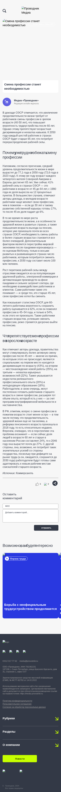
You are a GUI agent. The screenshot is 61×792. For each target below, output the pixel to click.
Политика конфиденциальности (17, 701)
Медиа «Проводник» (26, 100)
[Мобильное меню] (55, 11)
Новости (20, 758)
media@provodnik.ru (29, 661)
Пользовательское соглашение (17, 704)
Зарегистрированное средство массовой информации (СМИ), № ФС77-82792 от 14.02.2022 (28, 679)
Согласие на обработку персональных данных (24, 707)
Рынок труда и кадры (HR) (43, 24)
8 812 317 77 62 (10, 661)
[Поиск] (4, 11)
